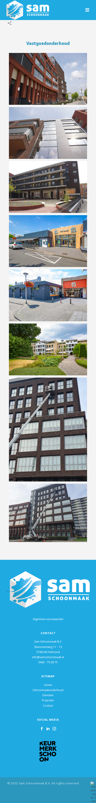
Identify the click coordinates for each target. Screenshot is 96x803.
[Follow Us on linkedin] (48, 729)
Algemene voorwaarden (48, 619)
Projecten (48, 700)
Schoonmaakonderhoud (48, 690)
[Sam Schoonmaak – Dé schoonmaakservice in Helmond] (48, 241)
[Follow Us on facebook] (42, 729)
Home (48, 685)
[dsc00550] (48, 133)
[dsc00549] (48, 79)
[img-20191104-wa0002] (48, 429)
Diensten (48, 695)
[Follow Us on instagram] (54, 729)
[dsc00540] (48, 187)
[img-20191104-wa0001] (48, 513)
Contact (48, 706)
